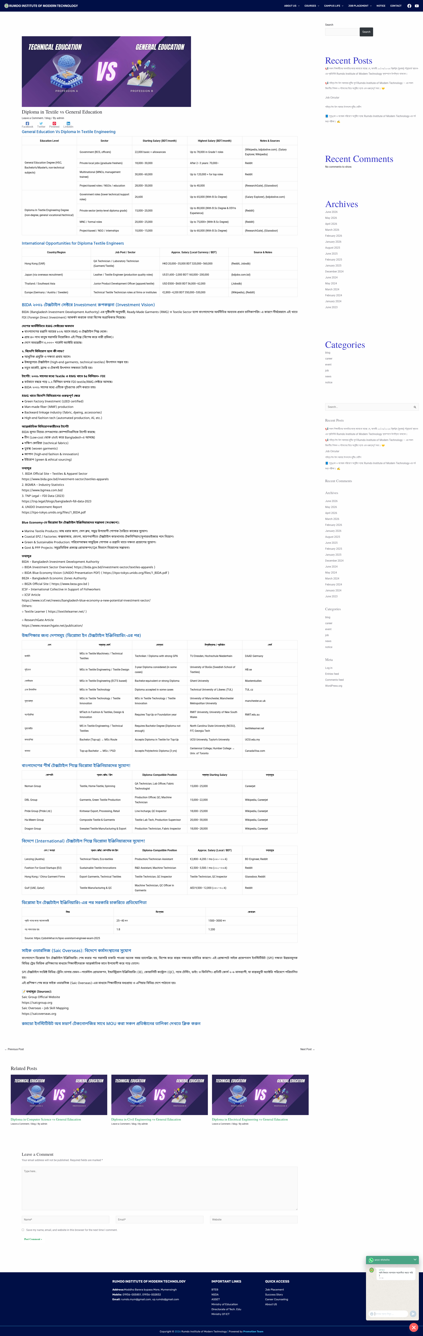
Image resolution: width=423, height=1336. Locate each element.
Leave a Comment (32, 118)
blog (48, 118)
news (328, 376)
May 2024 (331, 283)
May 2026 (331, 217)
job (327, 370)
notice (328, 382)
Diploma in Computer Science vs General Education (46, 1119)
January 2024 (333, 301)
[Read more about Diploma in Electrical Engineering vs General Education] (260, 1094)
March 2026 (332, 229)
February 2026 (333, 235)
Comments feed (334, 679)
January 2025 (333, 265)
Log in (328, 667)
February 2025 (333, 259)
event (328, 364)
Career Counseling (276, 1299)
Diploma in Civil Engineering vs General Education (146, 1119)
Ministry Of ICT (221, 1314)
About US (271, 1304)
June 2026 (331, 212)
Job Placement (274, 1289)
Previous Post (14, 1049)
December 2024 (334, 271)
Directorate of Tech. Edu (226, 1309)
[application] (298, 6)
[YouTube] (417, 6)
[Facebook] (409, 6)
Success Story (274, 1294)
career (328, 358)
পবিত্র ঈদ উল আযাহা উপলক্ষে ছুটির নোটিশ (343, 106)
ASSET (216, 1299)
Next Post (307, 1049)
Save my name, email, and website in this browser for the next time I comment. (71, 1230)
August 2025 (332, 247)
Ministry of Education (225, 1304)
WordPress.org (333, 685)
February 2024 (333, 295)
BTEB (215, 1289)
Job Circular (332, 97)
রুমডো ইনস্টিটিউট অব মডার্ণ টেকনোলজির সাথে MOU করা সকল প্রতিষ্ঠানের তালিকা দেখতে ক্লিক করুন (111, 1024)
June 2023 (331, 307)
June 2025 (331, 253)
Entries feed (332, 673)
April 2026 (331, 223)
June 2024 (331, 277)
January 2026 (333, 241)
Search (329, 24)
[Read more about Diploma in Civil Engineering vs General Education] (159, 1094)
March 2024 (332, 289)
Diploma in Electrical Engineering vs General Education (250, 1119)
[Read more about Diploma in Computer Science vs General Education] (59, 1094)
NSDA (215, 1294)
